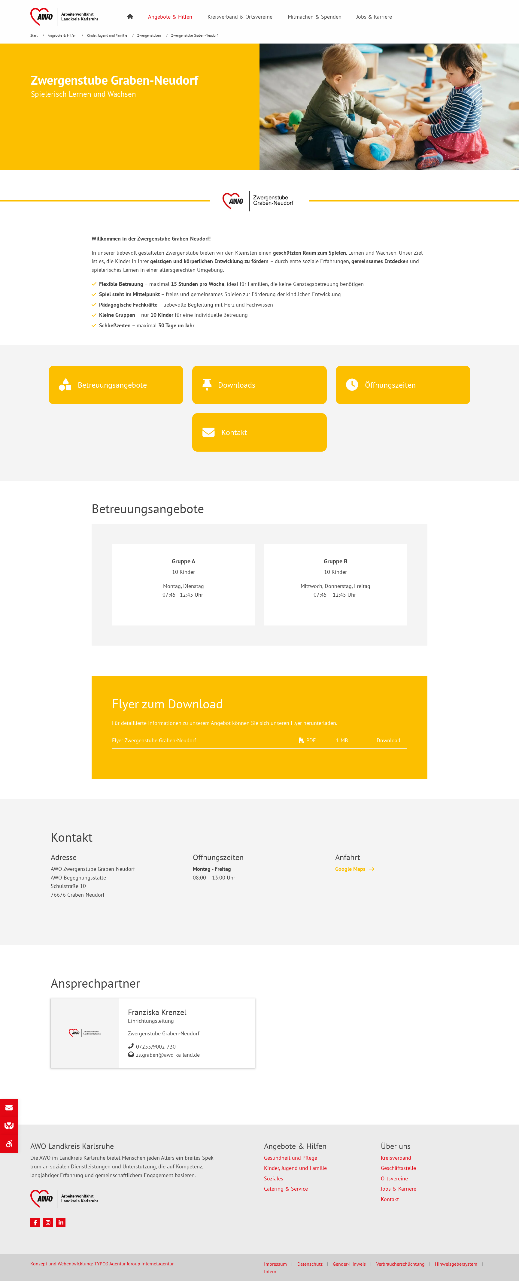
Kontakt (390, 1199)
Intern (270, 1271)
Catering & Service (286, 1188)
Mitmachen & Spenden (314, 16)
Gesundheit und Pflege (290, 1157)
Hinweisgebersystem (456, 1264)
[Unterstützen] (9, 1126)
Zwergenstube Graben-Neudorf (194, 35)
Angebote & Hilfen (170, 16)
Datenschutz (310, 1264)
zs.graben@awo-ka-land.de (168, 1054)
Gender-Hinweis (349, 1264)
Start (34, 35)
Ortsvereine (394, 1178)
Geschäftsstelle (398, 1167)
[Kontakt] (9, 1108)
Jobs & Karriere (374, 16)
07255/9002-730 (156, 1046)
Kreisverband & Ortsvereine (240, 16)
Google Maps (350, 868)
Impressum (275, 1264)
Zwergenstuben (149, 35)
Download (388, 740)
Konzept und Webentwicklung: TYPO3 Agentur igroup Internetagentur (102, 1264)
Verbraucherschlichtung (400, 1264)
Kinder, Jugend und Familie (107, 35)
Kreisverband (396, 1157)
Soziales (273, 1178)
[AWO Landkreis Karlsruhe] (64, 16)
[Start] (130, 17)
